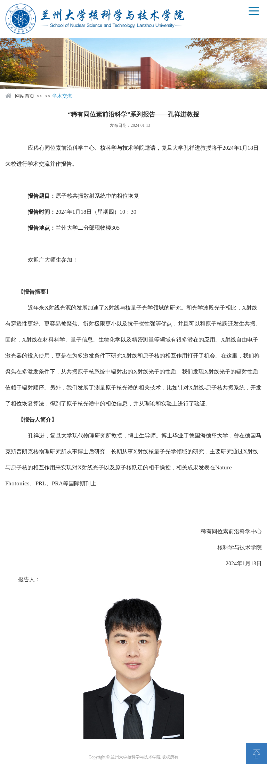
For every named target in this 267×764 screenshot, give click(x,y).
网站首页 (24, 96)
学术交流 (62, 96)
